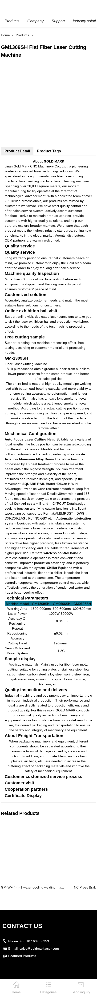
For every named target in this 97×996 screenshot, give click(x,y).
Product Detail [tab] (17, 151)
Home (5, 35)
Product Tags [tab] (49, 151)
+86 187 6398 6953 (34, 941)
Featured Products (22, 956)
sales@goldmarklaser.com (39, 948)
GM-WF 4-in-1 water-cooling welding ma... (32, 887)
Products (22, 35)
